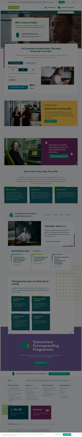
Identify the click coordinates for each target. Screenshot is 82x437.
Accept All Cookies (67, 434)
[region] (41, 434)
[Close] (80, 434)
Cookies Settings (58, 434)
